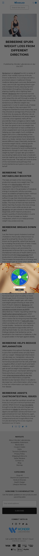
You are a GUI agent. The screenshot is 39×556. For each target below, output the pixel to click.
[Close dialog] (38, 264)
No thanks (19, 291)
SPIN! (19, 289)
